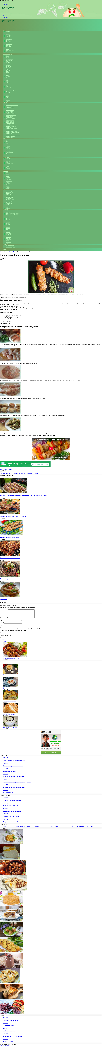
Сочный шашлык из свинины (9, 537)
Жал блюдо (4, 599)
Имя (1, 620)
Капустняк (8, 35)
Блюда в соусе (9, 200)
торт (91, 826)
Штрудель (8, 233)
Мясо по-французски (11, 90)
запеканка (14, 826)
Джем (7, 167)
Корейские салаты (10, 108)
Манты (7, 88)
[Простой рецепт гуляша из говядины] (13, 874)
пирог (57, 826)
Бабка (7, 57)
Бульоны (8, 34)
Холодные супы (10, 50)
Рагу (7, 101)
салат (78, 826)
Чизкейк (8, 232)
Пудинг (7, 184)
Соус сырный (9, 194)
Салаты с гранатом (10, 136)
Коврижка (8, 242)
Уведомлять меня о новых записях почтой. (13, 633)
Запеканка (8, 237)
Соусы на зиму (9, 196)
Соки (7, 153)
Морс (7, 144)
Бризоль (8, 65)
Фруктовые (8, 149)
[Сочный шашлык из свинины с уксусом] (10, 513)
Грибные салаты (10, 107)
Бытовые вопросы (10, 247)
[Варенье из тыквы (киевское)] (12, 1014)
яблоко (94, 826)
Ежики (7, 73)
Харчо (7, 49)
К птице (7, 205)
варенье (4, 826)
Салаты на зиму (10, 133)
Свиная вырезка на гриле (8, 579)
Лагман (7, 37)
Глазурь (8, 240)
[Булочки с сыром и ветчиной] (10, 983)
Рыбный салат (9, 112)
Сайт (1, 625)
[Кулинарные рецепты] (8, 13)
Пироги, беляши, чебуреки (12, 213)
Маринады (8, 198)
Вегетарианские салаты (12, 105)
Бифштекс (8, 64)
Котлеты (8, 82)
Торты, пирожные (10, 215)
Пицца (7, 229)
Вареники (8, 67)
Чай (7, 141)
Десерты (5, 171)
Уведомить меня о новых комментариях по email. (14, 630)
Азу (6, 55)
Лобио (7, 86)
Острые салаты (10, 120)
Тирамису (8, 187)
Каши (7, 80)
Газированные (9, 152)
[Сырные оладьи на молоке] (10, 673)
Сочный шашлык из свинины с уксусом (13, 516)
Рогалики (8, 222)
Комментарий (4, 617)
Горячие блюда (7, 54)
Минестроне (9, 39)
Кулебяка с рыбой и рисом (9, 701)
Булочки (8, 223)
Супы (4, 30)
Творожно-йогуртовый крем (10, 727)
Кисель (7, 147)
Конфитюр (8, 159)
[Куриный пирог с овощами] (11, 998)
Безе (7, 172)
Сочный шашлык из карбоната (11, 658)
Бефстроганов (9, 59)
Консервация (9, 169)
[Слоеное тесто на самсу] (10, 713)
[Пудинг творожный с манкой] (10, 859)
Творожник (8, 239)
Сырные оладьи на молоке (10, 674)
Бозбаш (8, 31)
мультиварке (43, 826)
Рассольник (9, 42)
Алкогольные (9, 156)
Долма (7, 72)
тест (89, 826)
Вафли (7, 210)
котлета (28, 826)
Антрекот (8, 56)
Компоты (8, 148)
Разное (5, 244)
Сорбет (7, 186)
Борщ (7, 32)
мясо (47, 826)
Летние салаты (9, 116)
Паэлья (7, 95)
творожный (86, 826)
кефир (24, 826)
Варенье (8, 158)
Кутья (7, 178)
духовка (10, 826)
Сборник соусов (10, 191)
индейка (2, 469)
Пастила (8, 183)
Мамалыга (8, 87)
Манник (7, 235)
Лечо (7, 162)
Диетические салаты (11, 115)
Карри (7, 78)
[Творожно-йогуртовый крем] (10, 726)
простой (71, 826)
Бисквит (8, 224)
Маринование (9, 163)
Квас (7, 143)
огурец (49, 826)
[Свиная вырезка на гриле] (10, 576)
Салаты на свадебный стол (13, 135)
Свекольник (9, 44)
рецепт (74, 826)
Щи (6, 52)
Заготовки (6, 157)
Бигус (7, 61)
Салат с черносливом (11, 128)
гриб (7, 826)
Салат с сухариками (11, 126)
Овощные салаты (10, 118)
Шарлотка (8, 234)
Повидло (8, 161)
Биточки (8, 62)
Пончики (8, 238)
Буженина (8, 66)
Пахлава (8, 225)
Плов (7, 97)
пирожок (61, 826)
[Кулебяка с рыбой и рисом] (10, 699)
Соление (8, 164)
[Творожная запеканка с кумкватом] (13, 890)
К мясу (7, 204)
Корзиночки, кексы (10, 217)
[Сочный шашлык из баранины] (10, 555)
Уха (6, 47)
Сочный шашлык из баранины (10, 558)
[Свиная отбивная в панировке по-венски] (11, 843)
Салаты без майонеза (11, 131)
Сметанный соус (10, 192)
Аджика (7, 166)
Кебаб (7, 81)
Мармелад (8, 179)
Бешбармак (9, 60)
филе (6, 469)
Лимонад (8, 151)
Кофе (7, 142)
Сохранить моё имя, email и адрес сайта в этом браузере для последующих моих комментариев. (27, 628)
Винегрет (8, 103)
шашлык (10, 469)
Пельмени (8, 96)
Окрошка (8, 40)
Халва (7, 188)
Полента (8, 100)
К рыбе (7, 207)
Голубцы (8, 70)
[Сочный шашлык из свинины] (11, 534)
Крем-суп (8, 36)
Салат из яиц (9, 117)
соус (82, 826)
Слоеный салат (10, 137)
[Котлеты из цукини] (11, 952)
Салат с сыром (9, 127)
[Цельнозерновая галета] (10, 686)
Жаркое (8, 75)
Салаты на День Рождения (12, 132)
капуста (21, 826)
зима (17, 826)
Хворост (8, 220)
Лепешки (8, 227)
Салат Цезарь (9, 130)
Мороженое (9, 181)
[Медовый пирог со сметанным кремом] (11, 905)
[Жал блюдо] (10, 597)
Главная (2, 251)
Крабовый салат (10, 110)
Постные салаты (10, 121)
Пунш (7, 139)
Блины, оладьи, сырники (12, 214)
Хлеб (7, 218)
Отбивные (8, 92)
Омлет (7, 91)
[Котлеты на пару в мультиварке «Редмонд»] (11, 936)
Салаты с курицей (10, 113)
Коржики (8, 212)
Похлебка (8, 41)
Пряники (8, 228)
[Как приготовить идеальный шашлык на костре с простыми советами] (13, 492)
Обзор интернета (10, 245)
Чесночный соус (10, 199)
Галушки (8, 69)
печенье (53, 826)
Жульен (8, 76)
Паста (7, 93)
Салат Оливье (9, 125)
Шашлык (15, 251)
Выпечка (5, 209)
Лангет (7, 85)
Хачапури (8, 230)
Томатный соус (9, 197)
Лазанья (8, 83)
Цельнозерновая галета (9, 688)
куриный (34, 826)
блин (1, 826)
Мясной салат (9, 111)
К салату (8, 208)
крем (31, 826)
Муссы (7, 182)
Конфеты (8, 177)
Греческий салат (10, 106)
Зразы (7, 77)
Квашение (8, 168)
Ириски (7, 176)
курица (38, 826)
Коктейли (8, 154)
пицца (65, 826)
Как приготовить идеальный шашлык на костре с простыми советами (23, 495)
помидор (68, 826)
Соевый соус (9, 193)
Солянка (8, 45)
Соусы (5, 189)
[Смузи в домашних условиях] (11, 967)
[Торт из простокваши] (11, 921)
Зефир (7, 174)
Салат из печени (10, 123)
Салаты (5, 102)
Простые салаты (10, 122)
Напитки (5, 138)
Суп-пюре (8, 46)
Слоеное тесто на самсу (9, 714)
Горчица (8, 202)
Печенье (8, 219)
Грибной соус (9, 203)
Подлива (8, 98)
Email (2, 622)
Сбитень (8, 146)
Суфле (7, 243)
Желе (7, 173)
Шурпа (7, 51)
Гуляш (7, 71)
